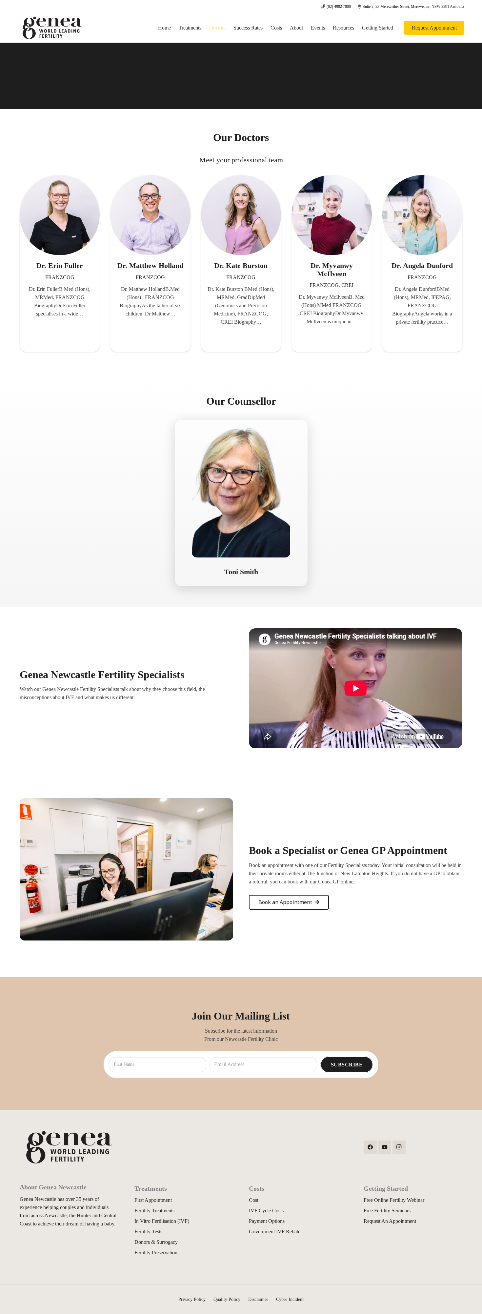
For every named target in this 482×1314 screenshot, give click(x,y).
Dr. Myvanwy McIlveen (332, 269)
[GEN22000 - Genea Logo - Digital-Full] (52, 27)
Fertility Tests (148, 1231)
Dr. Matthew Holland (150, 265)
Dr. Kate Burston (241, 265)
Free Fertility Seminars (387, 1210)
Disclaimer (258, 1299)
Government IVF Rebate (274, 1231)
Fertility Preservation (155, 1252)
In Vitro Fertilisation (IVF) (161, 1221)
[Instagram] (399, 1147)
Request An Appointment (390, 1221)
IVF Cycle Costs (266, 1210)
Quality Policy (226, 1299)
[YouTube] (384, 1147)
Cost (253, 1200)
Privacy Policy (192, 1299)
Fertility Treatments (154, 1210)
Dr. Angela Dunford (422, 265)
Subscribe (347, 1064)
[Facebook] (370, 1147)
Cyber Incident (290, 1299)
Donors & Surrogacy (156, 1242)
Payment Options (267, 1221)
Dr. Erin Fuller (59, 265)
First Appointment (153, 1200)
